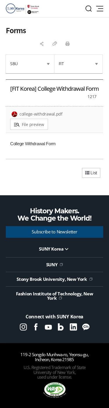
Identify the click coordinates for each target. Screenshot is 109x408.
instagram (23, 327)
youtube (48, 327)
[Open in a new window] (54, 390)
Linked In (73, 327)
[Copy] (54, 43)
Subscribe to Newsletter (54, 232)
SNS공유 (42, 43)
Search (88, 8)
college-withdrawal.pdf (40, 114)
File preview (33, 124)
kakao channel (86, 327)
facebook (36, 327)
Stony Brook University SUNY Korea (23, 8)
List (93, 172)
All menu (99, 8)
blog (61, 327)
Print (67, 43)
